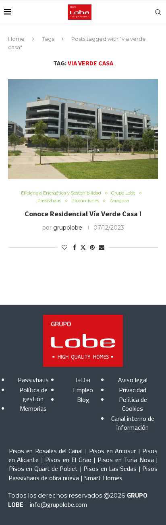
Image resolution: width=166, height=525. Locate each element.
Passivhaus (33, 380)
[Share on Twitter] (83, 247)
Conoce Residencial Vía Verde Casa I (83, 213)
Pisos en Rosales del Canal (46, 451)
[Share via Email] (101, 247)
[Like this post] (64, 247)
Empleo (83, 390)
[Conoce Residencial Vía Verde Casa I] (83, 129)
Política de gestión (33, 394)
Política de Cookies (133, 404)
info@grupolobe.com (58, 504)
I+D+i (83, 380)
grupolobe (67, 227)
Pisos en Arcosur (112, 451)
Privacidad (132, 390)
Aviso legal (132, 380)
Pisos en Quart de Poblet (43, 468)
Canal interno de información (132, 423)
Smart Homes (103, 478)
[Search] (158, 12)
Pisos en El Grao (68, 459)
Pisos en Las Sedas (110, 468)
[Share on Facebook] (74, 247)
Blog (83, 399)
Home (16, 39)
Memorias (33, 408)
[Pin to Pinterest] (92, 247)
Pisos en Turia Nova (126, 459)
